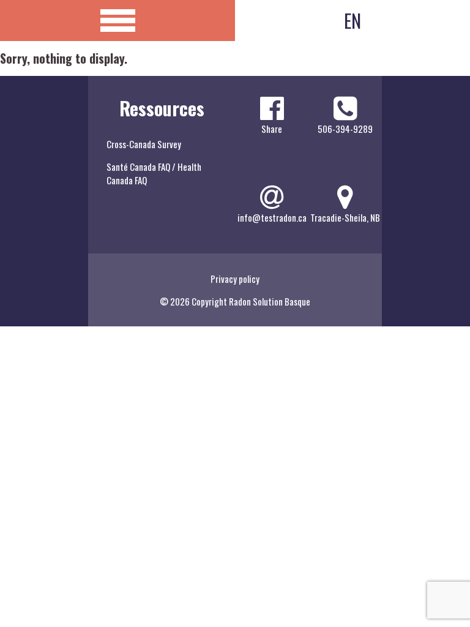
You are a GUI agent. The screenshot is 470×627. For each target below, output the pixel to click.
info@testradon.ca (272, 217)
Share (271, 128)
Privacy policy (235, 278)
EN (352, 20)
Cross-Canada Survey (143, 144)
